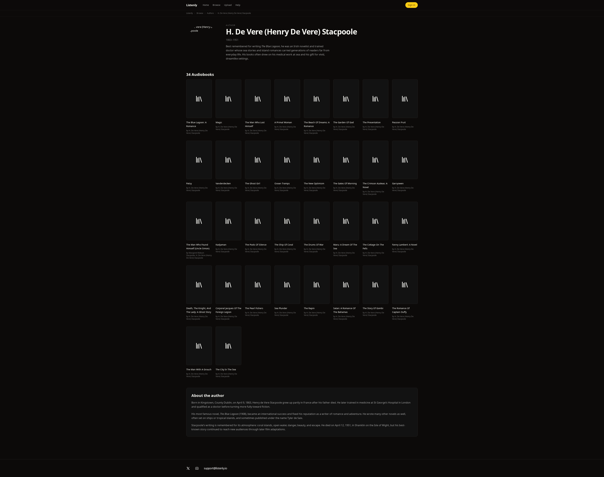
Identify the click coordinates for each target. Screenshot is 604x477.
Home (206, 4)
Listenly (191, 5)
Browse (216, 4)
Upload (228, 4)
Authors (210, 13)
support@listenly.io (215, 468)
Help (237, 4)
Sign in (411, 4)
